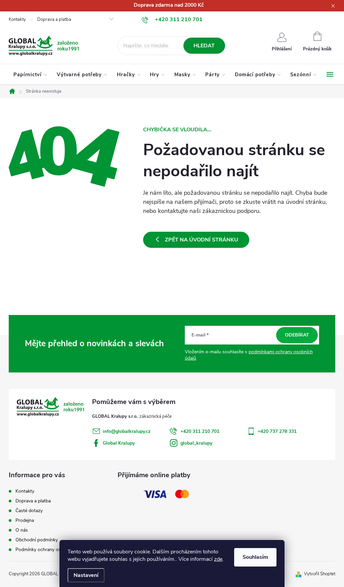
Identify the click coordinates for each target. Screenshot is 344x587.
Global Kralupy (119, 443)
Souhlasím (255, 557)
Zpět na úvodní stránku (201, 239)
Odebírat (297, 335)
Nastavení (86, 575)
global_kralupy (196, 443)
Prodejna (24, 520)
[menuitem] (30, 74)
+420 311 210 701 (199, 431)
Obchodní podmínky (36, 540)
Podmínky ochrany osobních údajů (51, 549)
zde (218, 559)
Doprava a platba (54, 19)
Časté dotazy (29, 510)
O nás (21, 530)
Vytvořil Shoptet (319, 574)
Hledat (204, 45)
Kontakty (17, 19)
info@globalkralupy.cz (126, 431)
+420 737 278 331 (277, 431)
